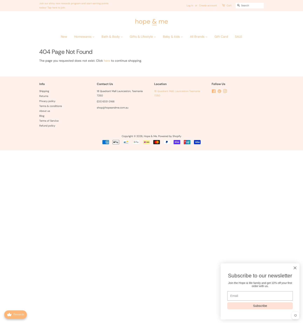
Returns (43, 96)
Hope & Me (150, 136)
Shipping (44, 91)
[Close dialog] (295, 268)
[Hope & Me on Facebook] (214, 91)
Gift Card (221, 37)
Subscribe (260, 306)
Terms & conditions (50, 106)
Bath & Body (111, 37)
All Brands (197, 37)
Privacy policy (47, 101)
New (64, 37)
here (107, 61)
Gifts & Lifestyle (142, 37)
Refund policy (47, 125)
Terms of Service (49, 120)
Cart (229, 5)
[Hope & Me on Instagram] (225, 91)
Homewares (83, 37)
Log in (190, 5)
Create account (208, 5)
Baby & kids (172, 37)
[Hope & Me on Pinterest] (219, 91)
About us (44, 111)
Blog (41, 115)
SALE (238, 37)
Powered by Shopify (169, 136)
